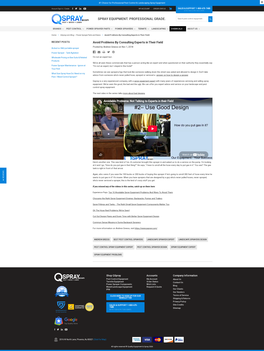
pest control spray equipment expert (113, 247)
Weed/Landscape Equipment (119, 287)
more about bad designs (134, 93)
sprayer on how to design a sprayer (172, 75)
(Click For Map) (100, 339)
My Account (144, 9)
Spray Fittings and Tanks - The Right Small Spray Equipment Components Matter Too (131, 204)
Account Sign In (57, 9)
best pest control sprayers (128, 239)
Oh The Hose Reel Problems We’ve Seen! (111, 210)
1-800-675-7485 (203, 8)
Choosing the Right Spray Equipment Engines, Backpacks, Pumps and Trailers (127, 198)
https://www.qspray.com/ (146, 228)
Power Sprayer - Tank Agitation (65, 53)
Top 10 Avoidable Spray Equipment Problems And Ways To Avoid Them (140, 192)
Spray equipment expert (183, 247)
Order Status (159, 9)
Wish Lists (151, 284)
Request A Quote (154, 287)
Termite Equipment (115, 282)
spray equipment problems (108, 255)
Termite (142, 29)
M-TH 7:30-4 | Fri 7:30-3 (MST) (123, 307)
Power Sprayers (124, 29)
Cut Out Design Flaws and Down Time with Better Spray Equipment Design (126, 216)
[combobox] (192, 18)
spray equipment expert (144, 81)
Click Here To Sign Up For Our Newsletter (125, 297)
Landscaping (159, 29)
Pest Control (74, 29)
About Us (192, 29)
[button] (3, 175)
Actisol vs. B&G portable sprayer (65, 48)
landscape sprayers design (193, 239)
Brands (57, 29)
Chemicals (177, 29)
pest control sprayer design (152, 247)
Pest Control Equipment (117, 279)
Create (66, 9)
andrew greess (102, 239)
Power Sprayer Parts (98, 29)
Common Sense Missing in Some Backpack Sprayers (117, 222)
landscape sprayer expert (160, 239)
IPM (108, 289)
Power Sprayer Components (119, 284)
